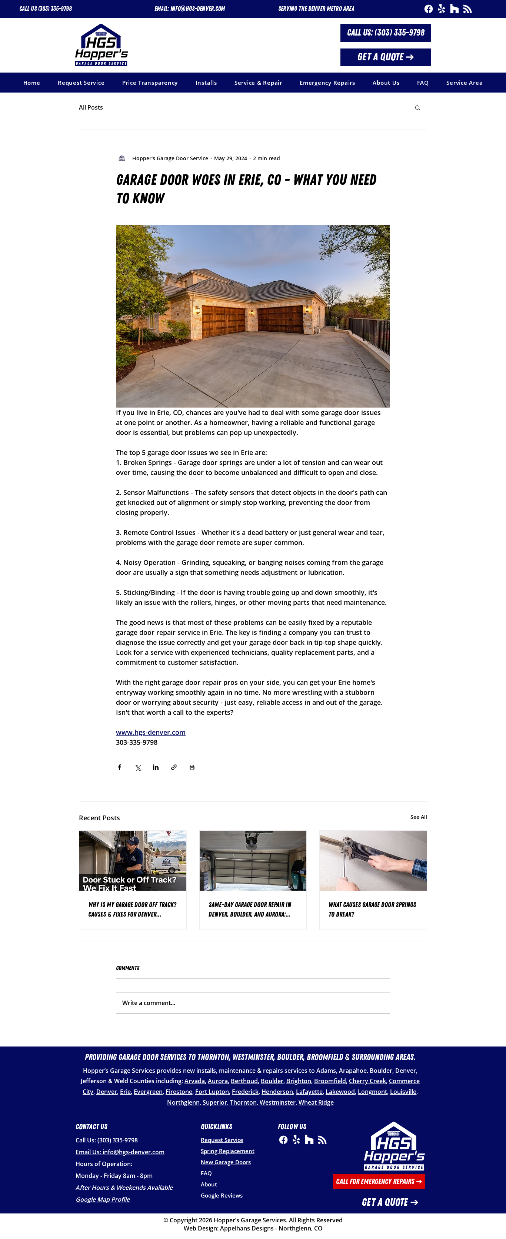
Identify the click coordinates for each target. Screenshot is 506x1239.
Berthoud (244, 1081)
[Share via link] (173, 767)
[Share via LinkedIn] (155, 767)
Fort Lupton (212, 1092)
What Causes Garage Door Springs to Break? (372, 909)
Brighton (298, 1081)
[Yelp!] (441, 8)
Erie (125, 1092)
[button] (316, 8)
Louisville (403, 1092)
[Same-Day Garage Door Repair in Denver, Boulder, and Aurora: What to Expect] (253, 861)
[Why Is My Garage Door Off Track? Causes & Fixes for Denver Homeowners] (132, 861)
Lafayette (309, 1092)
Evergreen (148, 1092)
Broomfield (330, 1081)
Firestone (179, 1092)
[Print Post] (192, 767)
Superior (215, 1102)
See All (418, 816)
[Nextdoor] (454, 8)
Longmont (372, 1092)
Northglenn (183, 1102)
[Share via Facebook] (119, 767)
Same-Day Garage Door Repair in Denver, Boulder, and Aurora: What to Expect (250, 910)
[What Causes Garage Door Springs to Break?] (373, 861)
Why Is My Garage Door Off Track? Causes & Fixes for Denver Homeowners (132, 910)
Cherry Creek (367, 1081)
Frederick (245, 1092)
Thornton (243, 1102)
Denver (106, 1092)
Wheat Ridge (316, 1102)
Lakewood (340, 1092)
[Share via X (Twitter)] (137, 767)
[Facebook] (428, 8)
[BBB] (467, 8)
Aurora (218, 1081)
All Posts (91, 107)
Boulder (272, 1081)
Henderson (277, 1092)
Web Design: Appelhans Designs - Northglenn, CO (253, 1228)
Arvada (194, 1081)
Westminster (278, 1102)
